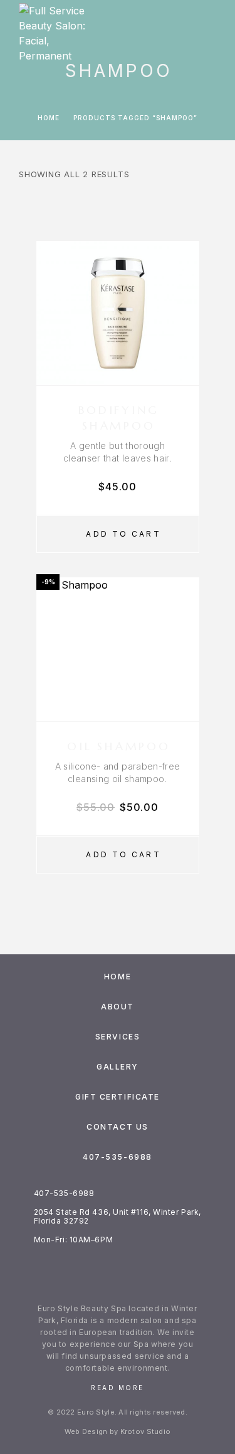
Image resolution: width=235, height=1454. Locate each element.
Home (49, 117)
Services (117, 1036)
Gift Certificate (117, 1096)
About (117, 1006)
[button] (117, 534)
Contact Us (117, 1127)
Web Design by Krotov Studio (117, 1431)
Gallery (117, 1066)
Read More (117, 1387)
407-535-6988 (117, 1157)
